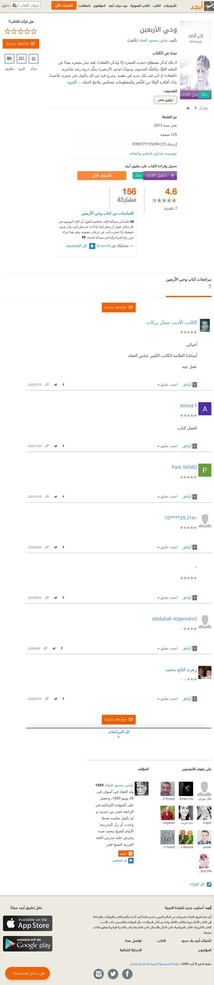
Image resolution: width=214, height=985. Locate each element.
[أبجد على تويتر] (112, 974)
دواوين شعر (165, 99)
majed (207, 823)
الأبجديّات (170, 5)
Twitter (187, 107)
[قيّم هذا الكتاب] (21, 31)
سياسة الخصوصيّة (169, 963)
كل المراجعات (119, 731)
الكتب (157, 5)
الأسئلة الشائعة (131, 949)
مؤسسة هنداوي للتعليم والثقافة (153, 153)
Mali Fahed (167, 847)
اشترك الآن (102, 175)
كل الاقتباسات (77, 246)
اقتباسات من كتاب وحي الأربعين (107, 213)
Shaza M (103, 246)
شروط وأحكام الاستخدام (143, 963)
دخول (5, 5)
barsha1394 (204, 871)
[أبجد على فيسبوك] (127, 974)
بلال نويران (204, 798)
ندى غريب (187, 823)
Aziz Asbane (186, 847)
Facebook (195, 107)
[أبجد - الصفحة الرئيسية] (195, 6)
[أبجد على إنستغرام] (98, 974)
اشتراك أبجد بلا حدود (196, 940)
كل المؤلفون (119, 860)
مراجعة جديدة (18, 43)
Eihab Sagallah (167, 823)
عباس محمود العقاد (153, 40)
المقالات (84, 5)
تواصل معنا (133, 940)
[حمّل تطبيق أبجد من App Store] (28, 923)
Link (46, 383)
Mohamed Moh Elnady (167, 798)
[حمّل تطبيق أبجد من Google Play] (28, 944)
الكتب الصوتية (140, 5)
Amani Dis (186, 798)
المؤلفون (99, 5)
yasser (207, 847)
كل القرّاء (198, 884)
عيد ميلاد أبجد (118, 5)
